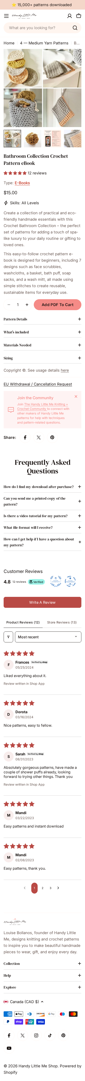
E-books (22, 183)
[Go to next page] (59, 888)
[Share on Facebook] (25, 437)
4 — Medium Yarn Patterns (44, 43)
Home (9, 43)
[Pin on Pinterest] (52, 437)
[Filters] (8, 636)
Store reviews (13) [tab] (62, 622)
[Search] (75, 28)
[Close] (76, 396)
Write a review (42, 602)
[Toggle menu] (6, 16)
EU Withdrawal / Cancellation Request (38, 384)
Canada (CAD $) (24, 1001)
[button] (16, 173)
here (65, 370)
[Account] (69, 16)
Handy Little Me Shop (38, 1066)
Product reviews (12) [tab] (23, 622)
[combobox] (42, 27)
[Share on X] (38, 437)
